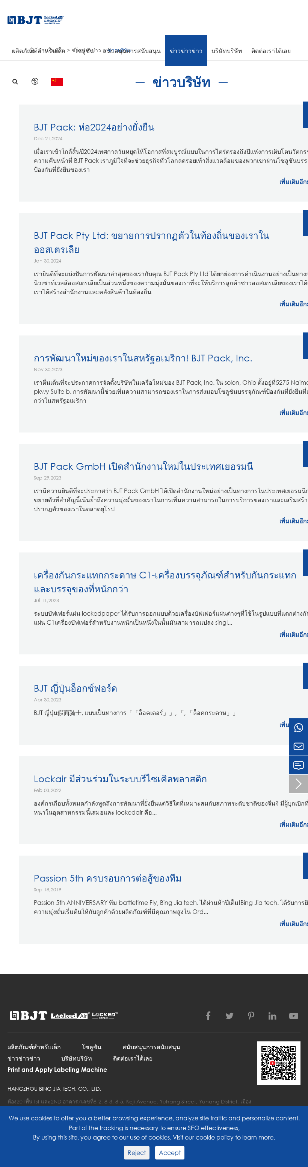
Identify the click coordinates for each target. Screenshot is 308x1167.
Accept (170, 1152)
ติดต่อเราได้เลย (271, 50)
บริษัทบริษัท (226, 50)
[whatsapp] (298, 727)
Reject (137, 1152)
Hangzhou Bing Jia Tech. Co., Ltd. (54, 1088)
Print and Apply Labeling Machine (57, 1069)
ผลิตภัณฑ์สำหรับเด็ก (38, 50)
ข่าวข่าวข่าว (186, 50)
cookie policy (215, 1137)
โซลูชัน (84, 50)
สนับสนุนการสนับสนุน (132, 50)
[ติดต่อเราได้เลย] (298, 765)
